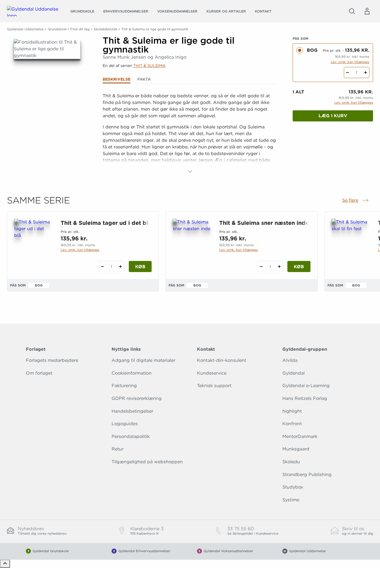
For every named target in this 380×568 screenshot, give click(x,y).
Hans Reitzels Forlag (304, 398)
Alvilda (289, 360)
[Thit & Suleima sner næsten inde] (191, 245)
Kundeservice (211, 373)
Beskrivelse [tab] (116, 79)
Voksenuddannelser (177, 11)
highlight (292, 411)
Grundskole (82, 11)
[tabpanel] (190, 134)
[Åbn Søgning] (352, 11)
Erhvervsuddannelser (125, 11)
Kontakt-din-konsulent (221, 360)
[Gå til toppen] (5, 564)
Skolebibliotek (105, 29)
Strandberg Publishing (307, 474)
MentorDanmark (299, 436)
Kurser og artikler (226, 11)
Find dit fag (80, 29)
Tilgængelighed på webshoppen (147, 461)
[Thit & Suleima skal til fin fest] (350, 245)
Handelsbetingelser (132, 411)
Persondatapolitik (131, 436)
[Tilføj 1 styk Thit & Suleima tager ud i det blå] (120, 266)
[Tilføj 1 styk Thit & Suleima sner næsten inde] (279, 266)
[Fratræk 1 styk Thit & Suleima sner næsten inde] (261, 266)
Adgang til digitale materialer (143, 360)
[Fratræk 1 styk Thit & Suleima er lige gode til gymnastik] (347, 72)
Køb (140, 266)
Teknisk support (214, 385)
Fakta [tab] (144, 79)
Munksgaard (295, 449)
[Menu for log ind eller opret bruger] (367, 11)
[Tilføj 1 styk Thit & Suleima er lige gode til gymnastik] (365, 72)
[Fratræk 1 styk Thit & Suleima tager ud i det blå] (102, 266)
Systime (290, 499)
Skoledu (291, 461)
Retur (118, 449)
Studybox (292, 487)
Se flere (355, 201)
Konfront (292, 423)
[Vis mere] (190, 171)
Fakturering (124, 385)
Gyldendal (293, 373)
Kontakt (263, 11)
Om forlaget (39, 373)
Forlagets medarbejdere (52, 360)
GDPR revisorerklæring (137, 398)
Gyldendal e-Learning (306, 385)
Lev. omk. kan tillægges (350, 62)
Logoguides (125, 423)
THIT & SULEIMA (149, 65)
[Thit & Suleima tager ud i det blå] (33, 245)
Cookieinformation (132, 373)
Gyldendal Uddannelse (25, 29)
